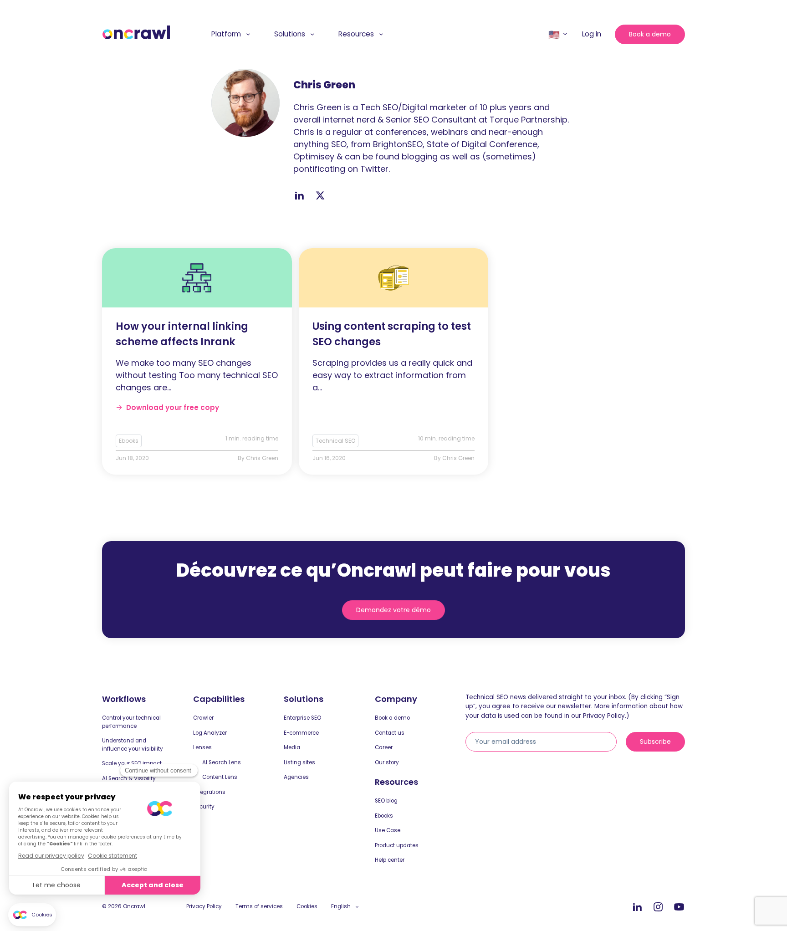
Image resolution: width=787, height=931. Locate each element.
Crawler (203, 717)
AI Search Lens (221, 762)
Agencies (296, 777)
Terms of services (259, 906)
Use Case (387, 830)
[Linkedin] (637, 907)
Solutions (289, 34)
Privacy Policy (204, 906)
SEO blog (386, 800)
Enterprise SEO (302, 717)
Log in (591, 34)
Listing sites (299, 762)
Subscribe (655, 741)
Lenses (202, 747)
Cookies (306, 906)
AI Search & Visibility (129, 778)
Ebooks (384, 815)
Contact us (389, 733)
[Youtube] (679, 907)
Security (204, 806)
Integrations (209, 792)
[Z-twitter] (320, 195)
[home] (136, 32)
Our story (387, 762)
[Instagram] (658, 907)
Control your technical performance (131, 722)
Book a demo (650, 34)
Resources (356, 34)
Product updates (397, 845)
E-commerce (301, 733)
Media (292, 747)
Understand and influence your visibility (132, 744)
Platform (226, 34)
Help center (389, 860)
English (341, 906)
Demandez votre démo (393, 609)
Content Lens (219, 777)
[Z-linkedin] (299, 195)
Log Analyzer (210, 733)
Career (384, 747)
